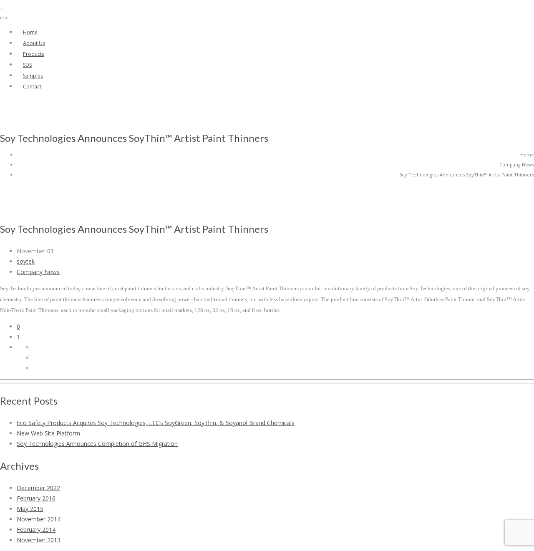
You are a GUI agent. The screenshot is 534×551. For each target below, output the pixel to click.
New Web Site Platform (48, 433)
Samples (33, 75)
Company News (516, 164)
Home (30, 32)
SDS (27, 64)
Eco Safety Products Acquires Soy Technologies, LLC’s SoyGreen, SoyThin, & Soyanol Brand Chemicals (156, 423)
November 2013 (38, 540)
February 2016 (36, 498)
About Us (34, 43)
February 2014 (36, 529)
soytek (26, 261)
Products (33, 54)
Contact (32, 86)
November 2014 (38, 519)
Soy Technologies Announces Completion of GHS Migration (97, 444)
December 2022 (38, 488)
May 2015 (30, 509)
